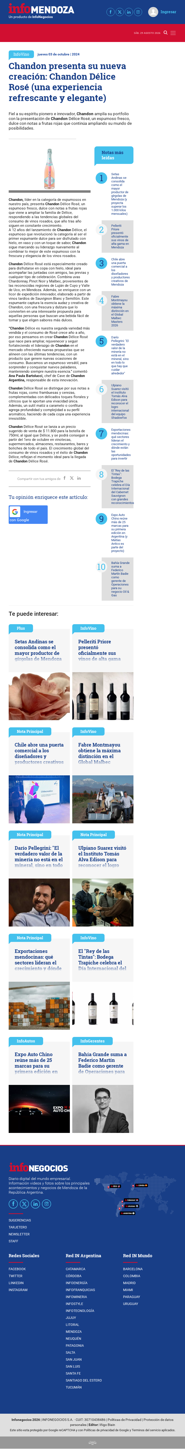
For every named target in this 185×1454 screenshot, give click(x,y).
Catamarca (75, 1269)
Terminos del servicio (146, 1430)
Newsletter (19, 1234)
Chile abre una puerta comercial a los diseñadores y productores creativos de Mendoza (120, 271)
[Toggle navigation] (173, 33)
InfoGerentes (92, 1040)
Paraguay (131, 1297)
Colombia (131, 1276)
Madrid (129, 1283)
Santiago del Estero (84, 1380)
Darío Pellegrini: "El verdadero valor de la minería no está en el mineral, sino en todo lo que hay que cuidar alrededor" (120, 355)
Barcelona (133, 1269)
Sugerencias (20, 1220)
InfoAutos (26, 1040)
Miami (128, 1290)
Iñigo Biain (107, 1425)
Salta (70, 1352)
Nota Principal (30, 731)
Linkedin (16, 1283)
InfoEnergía (76, 1283)
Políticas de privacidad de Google (106, 1430)
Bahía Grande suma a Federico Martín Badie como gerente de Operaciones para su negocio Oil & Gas (120, 579)
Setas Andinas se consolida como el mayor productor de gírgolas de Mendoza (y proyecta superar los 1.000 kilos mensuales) (119, 193)
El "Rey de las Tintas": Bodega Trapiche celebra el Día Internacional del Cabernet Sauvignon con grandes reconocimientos (122, 487)
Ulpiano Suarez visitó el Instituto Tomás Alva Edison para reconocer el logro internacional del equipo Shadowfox (120, 401)
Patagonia (75, 1345)
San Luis (73, 1366)
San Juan (74, 1359)
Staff (13, 1241)
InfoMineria (76, 1297)
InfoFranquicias (80, 1290)
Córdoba (73, 1276)
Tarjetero (18, 1227)
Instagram (18, 1290)
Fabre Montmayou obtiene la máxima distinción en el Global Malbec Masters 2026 (120, 311)
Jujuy (71, 1318)
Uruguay (130, 1304)
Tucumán (74, 1387)
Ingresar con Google (23, 515)
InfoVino (21, 54)
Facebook (17, 1269)
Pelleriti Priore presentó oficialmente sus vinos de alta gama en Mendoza (120, 236)
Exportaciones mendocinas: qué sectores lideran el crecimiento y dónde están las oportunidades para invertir (121, 444)
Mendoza (74, 1332)
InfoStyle (74, 1304)
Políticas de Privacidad (124, 1420)
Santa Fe (73, 1373)
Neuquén (73, 1338)
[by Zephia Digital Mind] (92, 1443)
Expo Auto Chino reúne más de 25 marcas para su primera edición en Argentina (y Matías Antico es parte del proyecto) (119, 533)
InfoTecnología (80, 1311)
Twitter (15, 1276)
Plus (21, 628)
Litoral (72, 1325)
